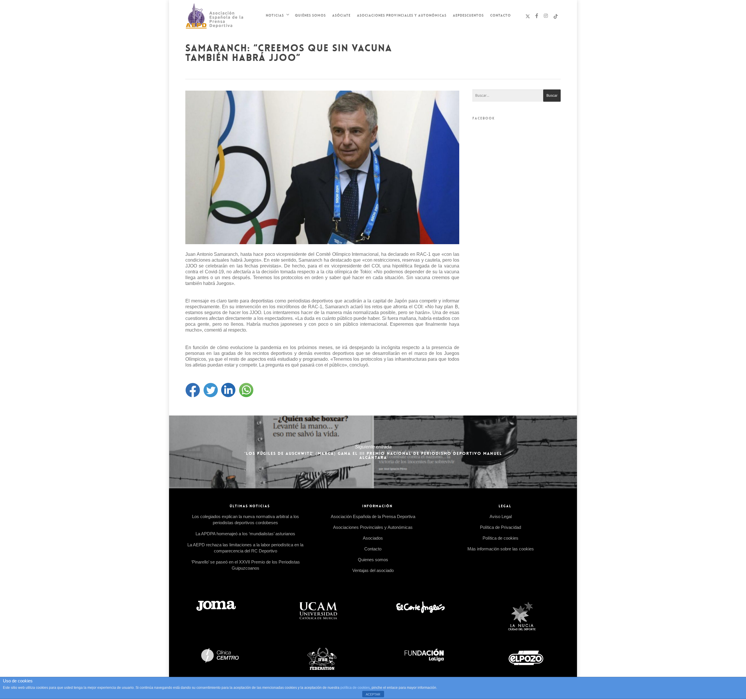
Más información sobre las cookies (500, 548)
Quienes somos (373, 559)
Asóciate (341, 15)
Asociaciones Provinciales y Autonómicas (401, 15)
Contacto (500, 15)
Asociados (373, 538)
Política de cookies (500, 538)
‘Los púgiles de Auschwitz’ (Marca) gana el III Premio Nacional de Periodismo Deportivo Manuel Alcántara (373, 451)
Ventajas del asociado (373, 570)
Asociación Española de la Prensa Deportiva (373, 516)
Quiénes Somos (310, 15)
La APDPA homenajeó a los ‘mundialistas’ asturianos (245, 533)
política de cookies (355, 688)
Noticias (275, 15)
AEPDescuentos (468, 15)
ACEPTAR (373, 694)
